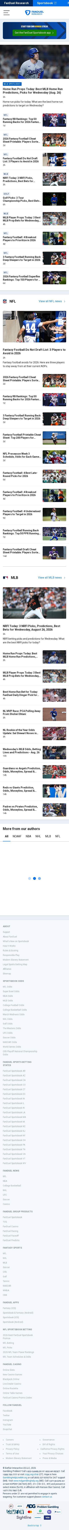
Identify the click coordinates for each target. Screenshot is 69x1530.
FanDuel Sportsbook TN (14, 1149)
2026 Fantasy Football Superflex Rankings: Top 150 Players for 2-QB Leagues (22, 279)
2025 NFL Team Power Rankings (18, 1352)
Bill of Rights (49, 1444)
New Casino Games (12, 1374)
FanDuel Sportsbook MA (14, 1117)
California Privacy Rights (52, 1449)
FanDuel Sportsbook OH (14, 1140)
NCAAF (17, 836)
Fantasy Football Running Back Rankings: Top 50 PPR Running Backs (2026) (21, 533)
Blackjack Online (11, 1379)
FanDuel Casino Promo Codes (17, 1397)
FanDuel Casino (10, 1226)
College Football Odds (13, 1005)
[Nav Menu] (7, 13)
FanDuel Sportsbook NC (14, 1126)
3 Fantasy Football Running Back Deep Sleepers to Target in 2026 (22, 259)
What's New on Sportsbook (16, 941)
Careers (10, 1440)
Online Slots (9, 1370)
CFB (5, 1272)
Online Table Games (12, 1393)
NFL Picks (7, 1347)
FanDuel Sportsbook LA (14, 1112)
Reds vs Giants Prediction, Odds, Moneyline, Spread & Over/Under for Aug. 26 (19, 790)
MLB (48, 836)
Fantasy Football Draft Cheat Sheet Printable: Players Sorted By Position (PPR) (21, 552)
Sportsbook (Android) (13, 1322)
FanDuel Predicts (11, 1240)
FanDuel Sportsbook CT (14, 1089)
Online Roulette (10, 1388)
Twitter (6, 1415)
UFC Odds (8, 1033)
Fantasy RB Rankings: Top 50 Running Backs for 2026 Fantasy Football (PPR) (21, 122)
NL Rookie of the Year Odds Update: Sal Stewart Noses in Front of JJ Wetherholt (20, 733)
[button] (35, 33)
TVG (5, 1222)
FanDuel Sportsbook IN (14, 1108)
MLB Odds (8, 1000)
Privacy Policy (12, 1449)
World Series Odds (12, 1047)
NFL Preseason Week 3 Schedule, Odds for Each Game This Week (21, 456)
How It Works (9, 946)
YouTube (7, 1424)
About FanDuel (10, 936)
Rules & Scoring (10, 950)
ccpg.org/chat (32, 1474)
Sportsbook (45, 3)
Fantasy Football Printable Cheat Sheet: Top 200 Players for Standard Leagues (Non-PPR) (22, 437)
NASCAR (7, 1286)
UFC (5, 1195)
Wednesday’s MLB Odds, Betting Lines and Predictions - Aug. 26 (22, 751)
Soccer (6, 1199)
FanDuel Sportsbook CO (14, 1085)
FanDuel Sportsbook (12, 1217)
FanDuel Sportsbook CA (14, 1080)
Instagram (8, 1420)
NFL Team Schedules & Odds (17, 1357)
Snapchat (7, 1429)
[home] (34, 12)
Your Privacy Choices (53, 1453)
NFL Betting (8, 1343)
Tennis (6, 1281)
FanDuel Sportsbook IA (14, 1098)
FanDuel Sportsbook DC (14, 1094)
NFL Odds (7, 987)
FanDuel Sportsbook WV (14, 1163)
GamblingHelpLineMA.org (15, 1477)
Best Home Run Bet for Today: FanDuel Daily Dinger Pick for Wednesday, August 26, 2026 (20, 694)
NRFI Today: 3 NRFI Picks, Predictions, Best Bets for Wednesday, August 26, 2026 (19, 181)
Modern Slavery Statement (16, 960)
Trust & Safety (12, 1444)
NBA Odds (8, 996)
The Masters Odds (12, 1028)
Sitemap (7, 973)
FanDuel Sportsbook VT (14, 1158)
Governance (48, 1440)
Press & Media (50, 1458)
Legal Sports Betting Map (15, 964)
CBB (5, 1295)
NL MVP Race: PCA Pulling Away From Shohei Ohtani (21, 713)
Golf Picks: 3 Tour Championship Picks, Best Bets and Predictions (21, 200)
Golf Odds (8, 1023)
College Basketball (12, 1185)
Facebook (7, 1411)
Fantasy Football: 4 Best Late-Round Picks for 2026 (20, 474)
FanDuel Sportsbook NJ (14, 1131)
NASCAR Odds (10, 1042)
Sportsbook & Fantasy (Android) (18, 1313)
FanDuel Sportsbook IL (13, 1103)
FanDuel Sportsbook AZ (14, 1075)
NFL (57, 836)
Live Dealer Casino (12, 1384)
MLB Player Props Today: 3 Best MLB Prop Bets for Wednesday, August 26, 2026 (22, 220)
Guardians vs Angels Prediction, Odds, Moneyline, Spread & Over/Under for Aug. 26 (22, 771)
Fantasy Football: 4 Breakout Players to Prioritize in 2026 (19, 239)
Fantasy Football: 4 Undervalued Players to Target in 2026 (22, 513)
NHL (38, 836)
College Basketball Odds (15, 1010)
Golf (5, 1276)
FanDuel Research (16, 3)
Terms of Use (12, 1453)
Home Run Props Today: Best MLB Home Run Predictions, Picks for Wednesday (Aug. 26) (33, 90)
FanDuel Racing (10, 1231)
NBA (28, 836)
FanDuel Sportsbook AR (14, 1071)
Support (6, 932)
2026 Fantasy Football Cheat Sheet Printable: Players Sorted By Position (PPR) (21, 141)
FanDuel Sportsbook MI (14, 1122)
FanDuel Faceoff (11, 1236)
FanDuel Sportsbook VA (14, 1154)
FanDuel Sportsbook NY (14, 1135)
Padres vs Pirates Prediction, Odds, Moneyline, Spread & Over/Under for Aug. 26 (20, 809)
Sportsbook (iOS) (11, 1317)
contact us (46, 1497)
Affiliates (7, 969)
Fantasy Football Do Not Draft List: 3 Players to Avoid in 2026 (21, 160)
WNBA (6, 1290)
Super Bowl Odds (11, 991)
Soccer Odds (9, 1037)
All (6, 836)
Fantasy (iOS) (9, 1308)
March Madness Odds (14, 1014)
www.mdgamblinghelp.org (26, 1481)
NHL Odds (8, 1019)
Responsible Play (11, 955)
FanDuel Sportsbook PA (14, 1145)
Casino (6, 1204)
